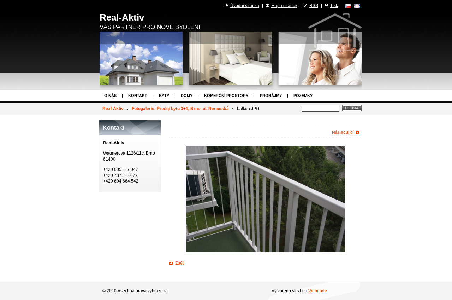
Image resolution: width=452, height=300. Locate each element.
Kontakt (137, 95)
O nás (110, 95)
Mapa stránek (284, 5)
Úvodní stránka (244, 5)
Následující (342, 132)
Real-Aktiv (113, 108)
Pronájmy (271, 95)
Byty (164, 95)
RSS (313, 5)
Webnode (317, 290)
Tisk (334, 5)
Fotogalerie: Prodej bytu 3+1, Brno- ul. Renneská (180, 108)
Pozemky (303, 95)
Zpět (179, 263)
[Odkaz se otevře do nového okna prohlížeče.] (265, 199)
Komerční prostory (226, 95)
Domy (186, 95)
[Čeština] (348, 6)
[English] (357, 6)
